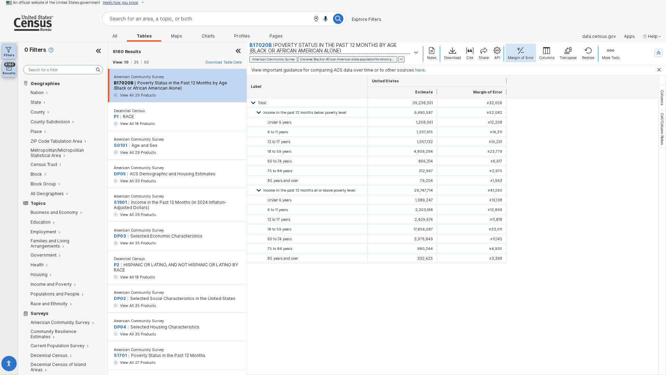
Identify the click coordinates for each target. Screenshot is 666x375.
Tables (144, 36)
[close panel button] (238, 52)
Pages (276, 36)
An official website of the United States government (56, 2)
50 (146, 62)
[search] (63, 69)
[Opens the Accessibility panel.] (9, 365)
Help (653, 36)
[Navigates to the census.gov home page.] (26, 28)
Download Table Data (223, 62)
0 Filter (35, 50)
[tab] (662, 97)
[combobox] (224, 18)
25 (136, 62)
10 (126, 62)
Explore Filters (366, 19)
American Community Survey (139, 77)
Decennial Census (129, 111)
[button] (316, 19)
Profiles (242, 36)
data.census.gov (599, 36)
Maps (176, 36)
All (114, 36)
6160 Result (127, 51)
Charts (208, 36)
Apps (629, 36)
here (420, 70)
